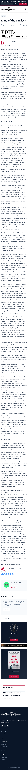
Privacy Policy (4, 757)
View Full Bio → (15, 587)
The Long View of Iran (8, 698)
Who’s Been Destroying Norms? (10, 690)
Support (3, 750)
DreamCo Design (17, 767)
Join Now (14, 639)
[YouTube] (8, 2)
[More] (12, 574)
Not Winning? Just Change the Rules (12, 695)
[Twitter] (2, 574)
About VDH (3, 731)
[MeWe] (10, 574)
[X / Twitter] (5, 2)
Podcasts (3, 738)
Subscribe (23, 3)
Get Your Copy (14, 676)
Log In (6, 609)
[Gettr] (8, 574)
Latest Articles (4, 733)
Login (16, 3)
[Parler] (6, 574)
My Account (4, 748)
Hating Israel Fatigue (8, 687)
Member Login (4, 746)
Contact (3, 759)
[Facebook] (2, 2)
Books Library (4, 735)
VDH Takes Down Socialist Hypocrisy (12, 692)
